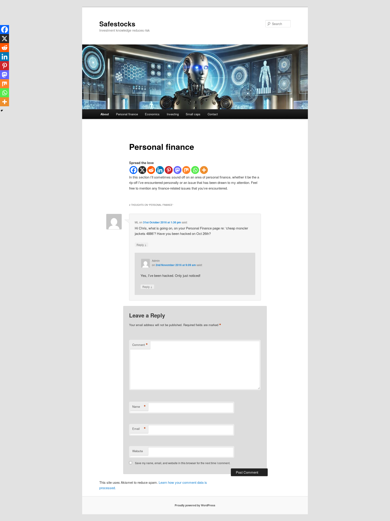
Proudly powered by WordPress (195, 505)
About (104, 114)
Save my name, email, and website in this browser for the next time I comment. (182, 463)
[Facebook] (133, 170)
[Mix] (186, 170)
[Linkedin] (160, 170)
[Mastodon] (177, 170)
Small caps (193, 114)
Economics (152, 114)
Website (137, 451)
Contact (213, 114)
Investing (173, 114)
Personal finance (127, 114)
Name (139, 406)
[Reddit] (151, 170)
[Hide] (2, 110)
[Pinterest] (169, 170)
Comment (140, 344)
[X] (142, 170)
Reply (141, 245)
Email (139, 428)
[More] (204, 170)
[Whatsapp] (195, 170)
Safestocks (117, 23)
